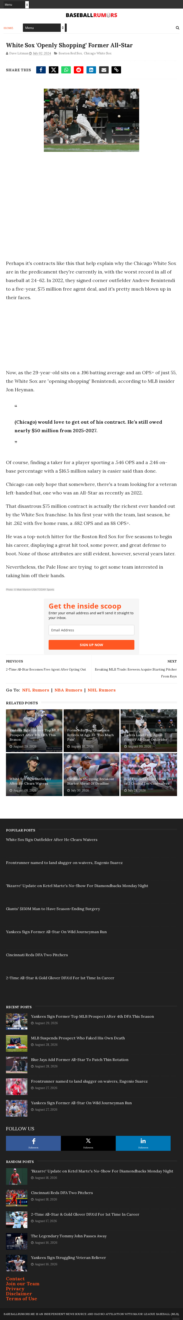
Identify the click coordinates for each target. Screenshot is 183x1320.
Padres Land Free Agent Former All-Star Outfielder (145, 737)
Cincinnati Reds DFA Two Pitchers (37, 954)
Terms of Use (21, 1298)
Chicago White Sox (98, 53)
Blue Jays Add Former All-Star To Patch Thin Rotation (79, 1059)
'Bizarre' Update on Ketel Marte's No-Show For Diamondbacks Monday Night (77, 885)
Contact (15, 1279)
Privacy (15, 1288)
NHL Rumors (102, 690)
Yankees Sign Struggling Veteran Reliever (68, 1257)
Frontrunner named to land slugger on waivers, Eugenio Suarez (64, 862)
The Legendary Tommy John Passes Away (69, 1236)
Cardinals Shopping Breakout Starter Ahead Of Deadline (90, 781)
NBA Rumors (68, 690)
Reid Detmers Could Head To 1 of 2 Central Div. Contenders (148, 781)
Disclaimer (19, 1293)
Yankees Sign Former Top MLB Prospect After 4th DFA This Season (34, 735)
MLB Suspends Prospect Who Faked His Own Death (78, 1038)
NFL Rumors (35, 690)
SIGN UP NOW (91, 645)
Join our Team (23, 1283)
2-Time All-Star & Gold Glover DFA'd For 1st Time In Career (60, 977)
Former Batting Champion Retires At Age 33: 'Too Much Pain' (90, 735)
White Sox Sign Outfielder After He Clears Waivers (30, 781)
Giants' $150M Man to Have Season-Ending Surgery (53, 908)
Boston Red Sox (70, 53)
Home (8, 28)
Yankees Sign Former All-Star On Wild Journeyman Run (56, 931)
